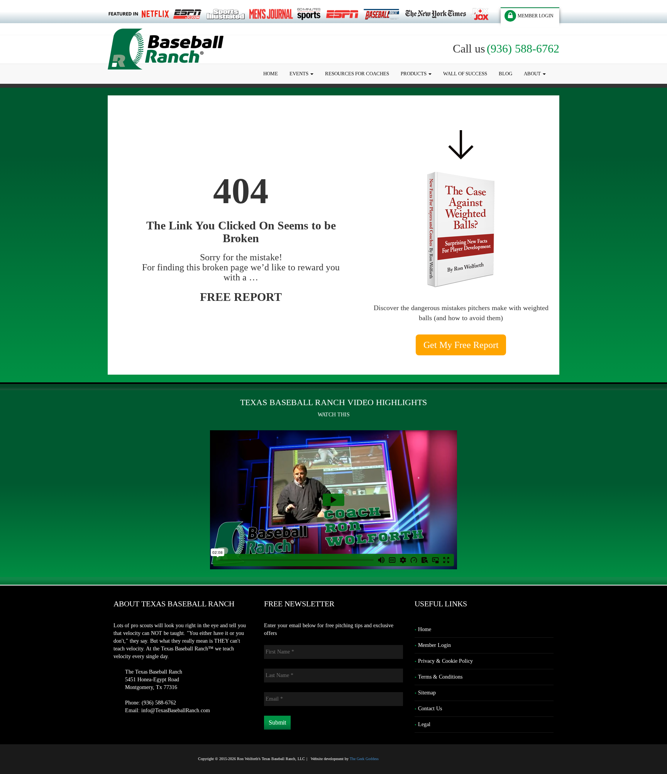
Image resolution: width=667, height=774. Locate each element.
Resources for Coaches (357, 73)
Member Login (434, 645)
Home (270, 73)
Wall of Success (465, 73)
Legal (424, 724)
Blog (505, 73)
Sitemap (427, 693)
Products (414, 73)
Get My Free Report (461, 345)
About (533, 73)
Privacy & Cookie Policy (445, 661)
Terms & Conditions (440, 677)
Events (299, 73)
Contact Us (430, 708)
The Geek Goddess (364, 759)
